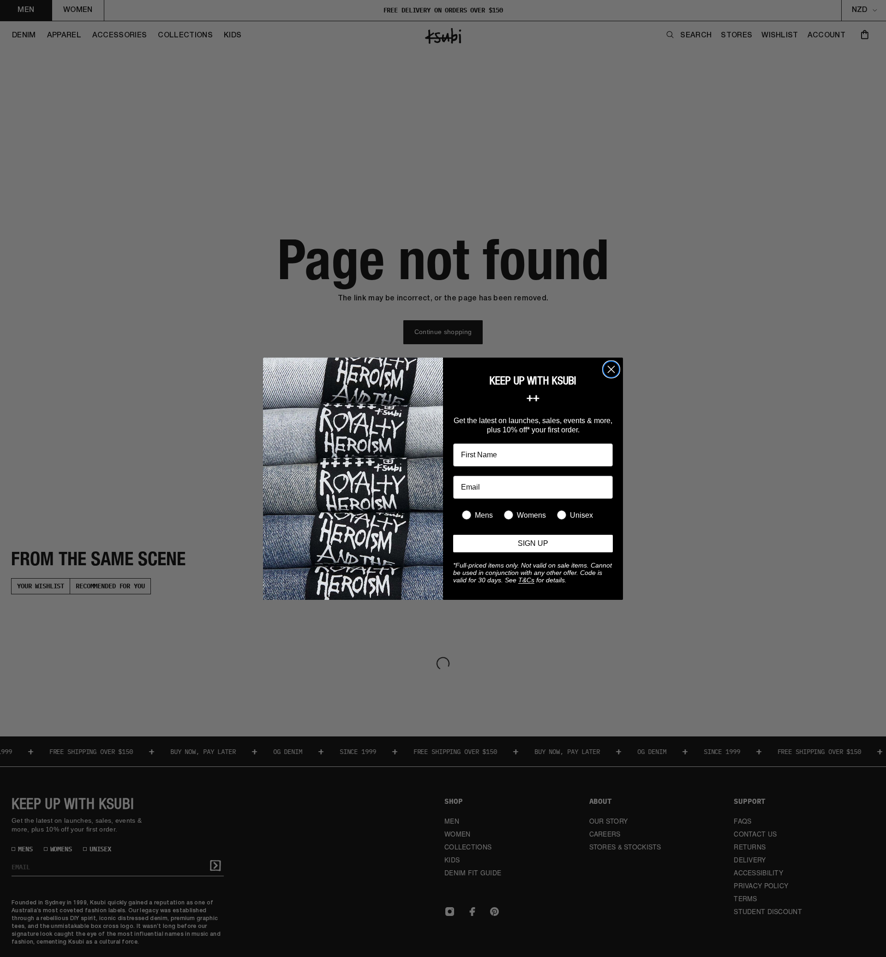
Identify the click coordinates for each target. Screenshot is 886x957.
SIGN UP (533, 543)
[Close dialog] (611, 369)
